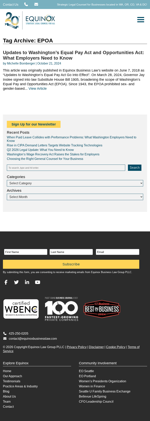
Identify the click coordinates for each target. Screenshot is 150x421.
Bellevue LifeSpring (92, 396)
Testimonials (11, 381)
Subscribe (71, 264)
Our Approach (12, 376)
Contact (8, 406)
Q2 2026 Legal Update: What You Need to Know (40, 149)
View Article (38, 88)
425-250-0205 (18, 333)
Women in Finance (92, 386)
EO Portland (87, 376)
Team (7, 401)
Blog (6, 391)
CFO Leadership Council (96, 401)
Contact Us (10, 4)
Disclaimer (96, 347)
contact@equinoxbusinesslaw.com (33, 338)
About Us (9, 396)
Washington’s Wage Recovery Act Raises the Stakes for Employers (53, 154)
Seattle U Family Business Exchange (104, 391)
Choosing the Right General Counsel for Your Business (45, 158)
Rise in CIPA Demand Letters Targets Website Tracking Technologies (54, 145)
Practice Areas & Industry (20, 386)
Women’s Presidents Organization (102, 381)
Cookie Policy (115, 347)
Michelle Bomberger (21, 63)
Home (7, 371)
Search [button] (135, 167)
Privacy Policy (77, 347)
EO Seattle (86, 371)
